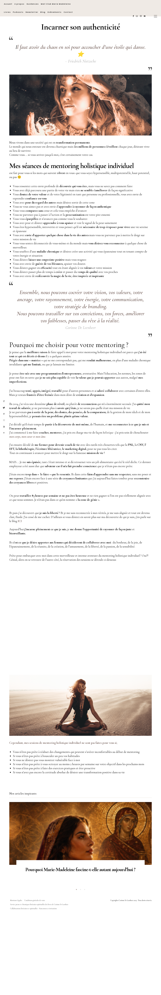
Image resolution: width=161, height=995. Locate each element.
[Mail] (137, 16)
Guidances (33, 4)
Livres (7, 12)
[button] (76, 889)
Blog (42, 12)
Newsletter (32, 12)
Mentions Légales (16, 900)
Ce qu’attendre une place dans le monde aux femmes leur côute (80, 869)
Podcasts (18, 12)
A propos (19, 4)
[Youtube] (145, 16)
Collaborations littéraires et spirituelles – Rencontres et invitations (33, 908)
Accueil (8, 4)
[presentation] (16, 840)
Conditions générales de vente (34, 900)
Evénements (54, 12)
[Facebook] (134, 16)
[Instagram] (141, 16)
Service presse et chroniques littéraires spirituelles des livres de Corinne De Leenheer (39, 904)
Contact (68, 12)
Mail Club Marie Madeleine (56, 4)
